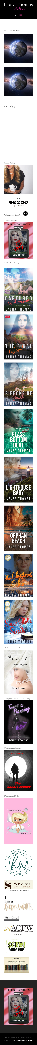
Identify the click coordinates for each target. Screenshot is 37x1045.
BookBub (18, 215)
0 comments (17, 30)
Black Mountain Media (23, 1040)
